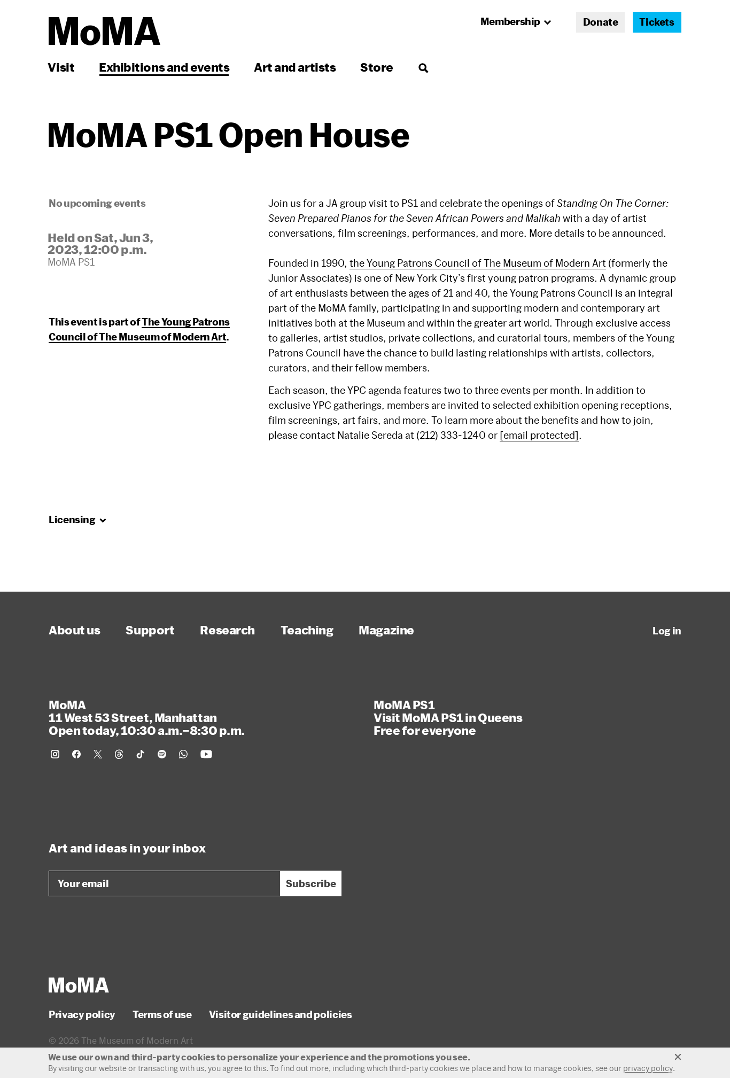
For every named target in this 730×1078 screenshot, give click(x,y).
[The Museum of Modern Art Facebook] (76, 754)
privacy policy (648, 1068)
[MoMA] (78, 985)
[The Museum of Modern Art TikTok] (140, 754)
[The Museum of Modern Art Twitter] (97, 754)
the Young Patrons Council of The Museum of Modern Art (478, 263)
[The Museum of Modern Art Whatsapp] (183, 754)
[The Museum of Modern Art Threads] (119, 754)
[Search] (423, 67)
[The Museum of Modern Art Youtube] (206, 754)
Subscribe (311, 883)
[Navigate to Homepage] (104, 31)
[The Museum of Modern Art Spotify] (162, 754)
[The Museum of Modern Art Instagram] (55, 754)
